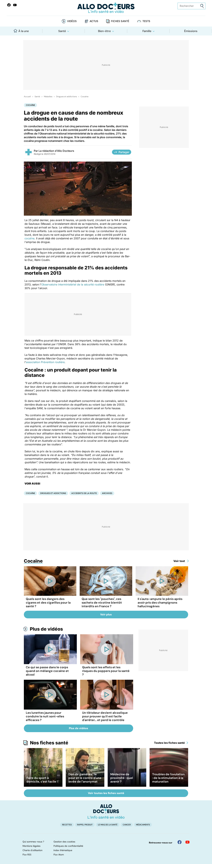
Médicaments (143, 824)
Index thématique (62, 850)
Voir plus (106, 614)
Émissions (190, 31)
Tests (146, 21)
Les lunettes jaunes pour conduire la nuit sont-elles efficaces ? (45, 716)
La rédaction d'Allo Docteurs (56, 150)
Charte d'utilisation (32, 850)
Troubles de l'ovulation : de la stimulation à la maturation (168, 777)
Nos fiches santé (49, 742)
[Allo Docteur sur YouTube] (187, 842)
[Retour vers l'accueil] (106, 8)
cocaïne (29, 238)
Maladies (48, 96)
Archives (107, 493)
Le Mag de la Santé (107, 824)
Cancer (127, 824)
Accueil (27, 96)
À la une (23, 31)
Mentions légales (31, 845)
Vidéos (72, 21)
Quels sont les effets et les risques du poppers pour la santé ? (106, 671)
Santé (62, 31)
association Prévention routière (45, 362)
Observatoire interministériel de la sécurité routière (72, 284)
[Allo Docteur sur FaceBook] (9, 5)
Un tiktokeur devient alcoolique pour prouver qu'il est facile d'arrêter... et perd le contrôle (105, 716)
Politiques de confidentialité (68, 845)
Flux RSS (27, 854)
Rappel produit (85, 824)
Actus (94, 21)
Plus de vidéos (46, 629)
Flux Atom (58, 854)
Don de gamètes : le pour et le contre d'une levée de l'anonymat (84, 777)
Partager (124, 152)
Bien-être (104, 31)
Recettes (67, 824)
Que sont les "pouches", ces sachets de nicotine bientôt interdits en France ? (102, 602)
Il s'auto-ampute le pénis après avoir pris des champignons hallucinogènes (160, 602)
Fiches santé (120, 21)
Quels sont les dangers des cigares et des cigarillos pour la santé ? (48, 602)
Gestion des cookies (64, 841)
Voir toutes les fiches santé (106, 793)
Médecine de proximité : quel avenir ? (121, 777)
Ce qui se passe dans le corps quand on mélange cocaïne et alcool (47, 671)
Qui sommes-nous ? (33, 841)
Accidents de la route (84, 493)
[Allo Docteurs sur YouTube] (15, 5)
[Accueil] (106, 811)
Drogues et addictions (66, 96)
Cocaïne (84, 96)
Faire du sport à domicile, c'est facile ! (42, 779)
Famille (146, 31)
